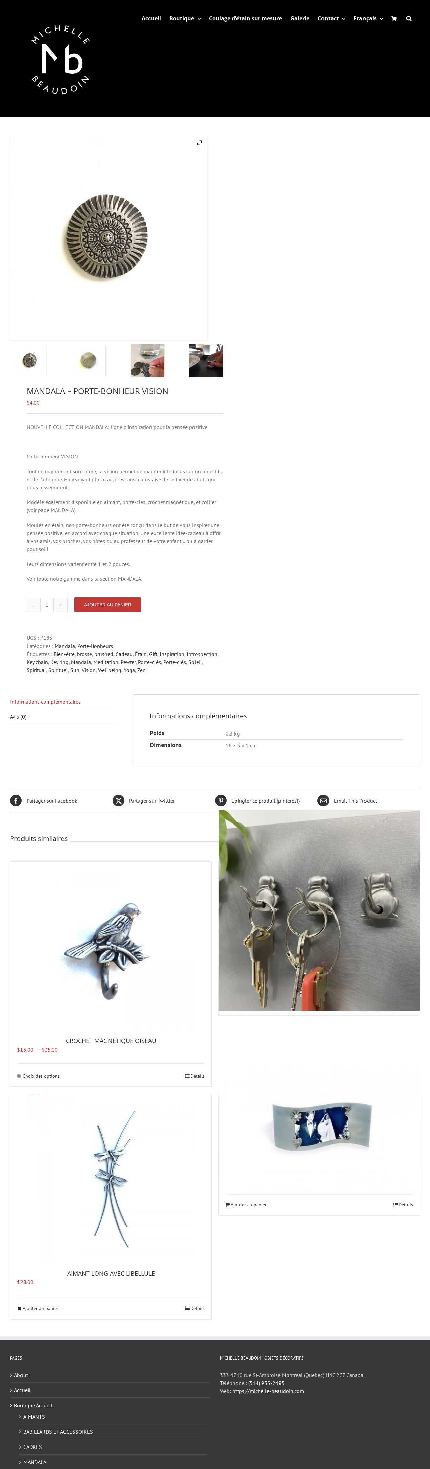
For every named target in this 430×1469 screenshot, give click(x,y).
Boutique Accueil (33, 1405)
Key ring (59, 662)
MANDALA (34, 1462)
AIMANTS (34, 1416)
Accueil (22, 1390)
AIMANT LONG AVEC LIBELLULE (111, 1273)
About (21, 1375)
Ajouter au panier (107, 604)
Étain (141, 654)
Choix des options (41, 1076)
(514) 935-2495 (266, 1383)
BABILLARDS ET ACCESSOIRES (58, 1431)
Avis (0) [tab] (18, 716)
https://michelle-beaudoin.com (268, 1391)
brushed (103, 654)
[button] (409, 18)
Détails (197, 1076)
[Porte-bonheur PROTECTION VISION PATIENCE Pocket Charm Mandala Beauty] (157, 360)
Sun (74, 670)
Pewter (128, 662)
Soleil (195, 662)
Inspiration (172, 654)
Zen (141, 670)
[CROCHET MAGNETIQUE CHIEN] (319, 910)
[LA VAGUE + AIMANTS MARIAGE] (319, 1126)
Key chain (37, 662)
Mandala (65, 645)
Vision (89, 670)
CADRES (32, 1446)
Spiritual (36, 670)
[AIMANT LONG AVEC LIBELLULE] (110, 1178)
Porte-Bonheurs (95, 645)
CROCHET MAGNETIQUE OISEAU (111, 1041)
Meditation (105, 662)
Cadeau (124, 654)
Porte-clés (149, 662)
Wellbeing (109, 670)
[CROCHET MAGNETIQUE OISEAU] (110, 946)
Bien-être (64, 654)
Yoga (129, 670)
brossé (84, 654)
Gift (153, 654)
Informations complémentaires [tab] (45, 701)
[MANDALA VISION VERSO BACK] (98, 360)
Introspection (202, 654)
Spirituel (58, 670)
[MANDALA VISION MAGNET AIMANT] (39, 360)
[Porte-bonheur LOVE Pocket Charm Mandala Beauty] (216, 360)
